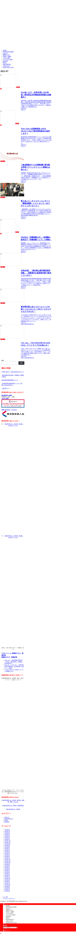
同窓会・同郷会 (10, 911)
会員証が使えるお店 (11, 922)
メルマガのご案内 (10, 914)
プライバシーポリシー (9, 898)
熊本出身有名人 (10, 919)
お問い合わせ (9, 921)
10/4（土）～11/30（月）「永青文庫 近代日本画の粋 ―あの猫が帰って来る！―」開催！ (14, 666)
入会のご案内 (9, 913)
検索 (2, 360)
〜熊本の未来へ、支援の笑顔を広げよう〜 (12, 371)
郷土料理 (8, 916)
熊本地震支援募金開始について (9, 380)
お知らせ (8, 908)
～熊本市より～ (5, 388)
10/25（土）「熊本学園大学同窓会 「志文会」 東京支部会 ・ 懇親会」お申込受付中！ (13, 662)
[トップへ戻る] (0, 933)
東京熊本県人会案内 (11, 907)
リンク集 (5, 897)
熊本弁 (8, 918)
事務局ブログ (9, 910)
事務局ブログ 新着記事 (9, 657)
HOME (8, 905)
